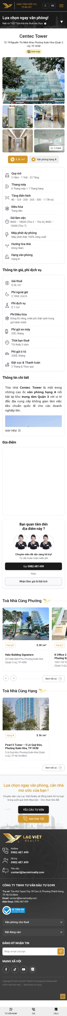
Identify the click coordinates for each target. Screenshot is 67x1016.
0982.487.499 (21, 901)
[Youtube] (23, 969)
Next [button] (13, 678)
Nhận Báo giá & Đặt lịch (33, 581)
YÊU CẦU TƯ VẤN (33, 809)
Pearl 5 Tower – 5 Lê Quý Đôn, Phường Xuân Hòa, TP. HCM (23, 746)
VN (52, 5)
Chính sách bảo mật (11, 985)
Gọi (33, 566)
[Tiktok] (14, 969)
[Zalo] (32, 969)
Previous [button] (6, 678)
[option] (25, 639)
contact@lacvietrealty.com (23, 898)
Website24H (51, 981)
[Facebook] (6, 969)
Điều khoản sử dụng (32, 985)
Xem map (35, 51)
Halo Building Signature (19, 654)
